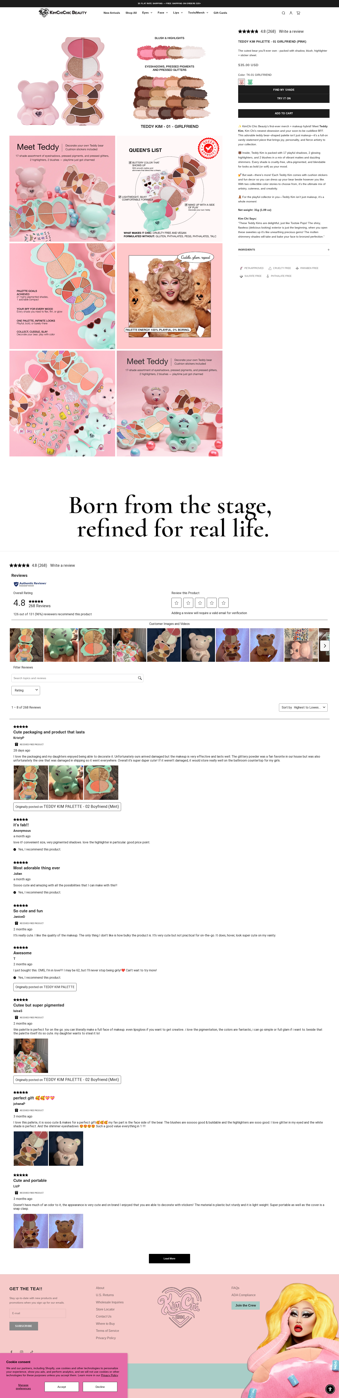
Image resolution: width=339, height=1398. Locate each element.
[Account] (291, 13)
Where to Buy (105, 1323)
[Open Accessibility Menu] (330, 1389)
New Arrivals (112, 12)
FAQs (235, 1288)
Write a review (291, 31)
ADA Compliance (243, 1295)
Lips (176, 12)
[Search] (283, 13)
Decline (100, 1386)
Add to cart (284, 113)
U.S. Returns (105, 1295)
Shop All (131, 12)
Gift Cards (220, 12)
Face (161, 12)
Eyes (145, 12)
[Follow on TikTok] (32, 1352)
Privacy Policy (109, 1375)
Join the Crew (245, 1305)
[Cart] (298, 13)
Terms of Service (107, 1330)
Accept (61, 1386)
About (100, 1288)
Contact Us (103, 1316)
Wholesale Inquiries (110, 1302)
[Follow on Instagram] (22, 1352)
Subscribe (23, 1326)
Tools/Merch (196, 12)
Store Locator (105, 1309)
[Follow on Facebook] (11, 1352)
